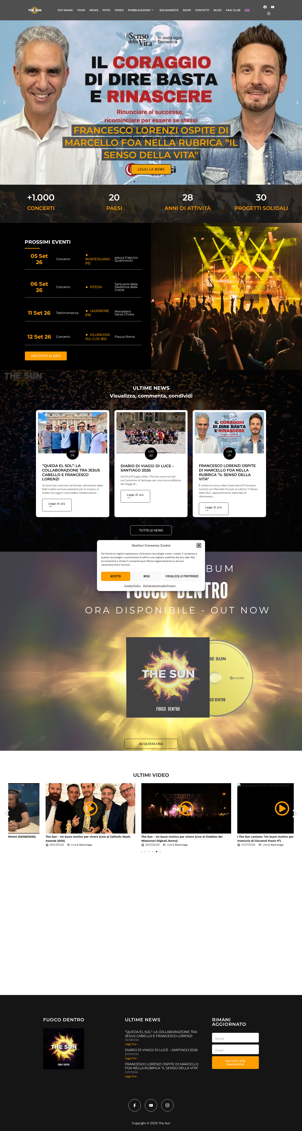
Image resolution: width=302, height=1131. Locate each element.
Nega (147, 576)
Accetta (116, 576)
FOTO (106, 10)
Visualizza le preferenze (182, 576)
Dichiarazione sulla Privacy (159, 585)
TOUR (81, 10)
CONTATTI (202, 10)
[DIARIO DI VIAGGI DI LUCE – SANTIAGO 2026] (151, 433)
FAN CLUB (233, 10)
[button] (199, 545)
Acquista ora (151, 744)
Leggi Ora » (131, 1044)
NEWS (93, 10)
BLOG (218, 10)
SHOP (187, 10)
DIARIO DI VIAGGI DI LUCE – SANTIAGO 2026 (147, 468)
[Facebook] (265, 7)
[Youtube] (272, 7)
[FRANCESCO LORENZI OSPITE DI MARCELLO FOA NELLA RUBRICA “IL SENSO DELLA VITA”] (229, 433)
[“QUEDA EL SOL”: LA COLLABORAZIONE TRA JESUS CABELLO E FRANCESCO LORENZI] (72, 433)
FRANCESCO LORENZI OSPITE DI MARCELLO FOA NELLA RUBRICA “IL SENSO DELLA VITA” (227, 472)
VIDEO (119, 10)
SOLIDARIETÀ (169, 10)
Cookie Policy (132, 585)
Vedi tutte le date (46, 355)
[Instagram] (268, 13)
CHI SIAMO (65, 10)
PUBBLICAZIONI (139, 10)
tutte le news (151, 530)
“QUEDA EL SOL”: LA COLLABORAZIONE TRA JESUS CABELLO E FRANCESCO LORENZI (71, 472)
